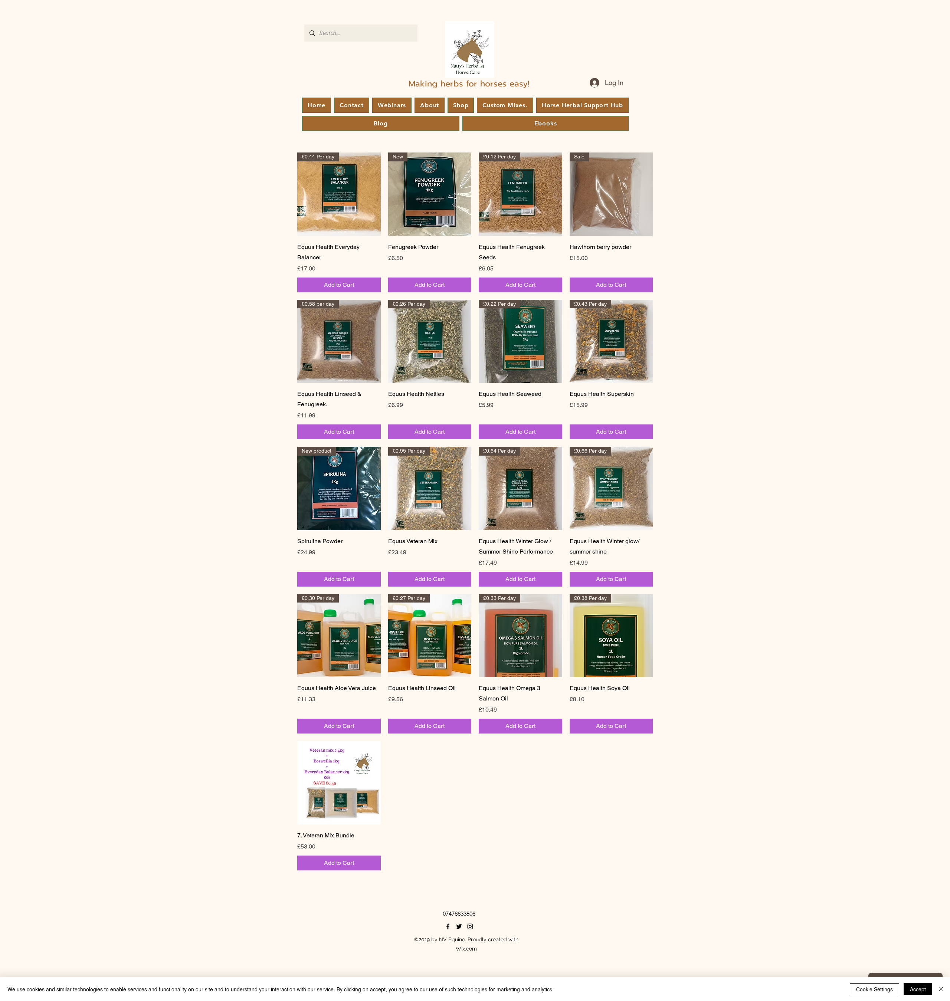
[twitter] (459, 926)
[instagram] (470, 926)
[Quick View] (339, 782)
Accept (918, 989)
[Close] (941, 989)
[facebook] (448, 926)
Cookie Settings (874, 989)
